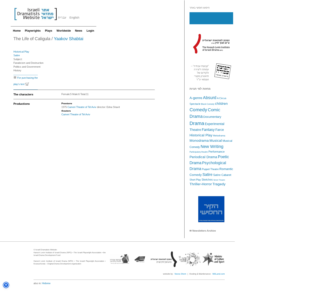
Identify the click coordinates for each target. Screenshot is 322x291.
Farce (219, 130)
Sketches (207, 179)
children (221, 104)
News (78, 30)
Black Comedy (207, 104)
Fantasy (208, 130)
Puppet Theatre (210, 169)
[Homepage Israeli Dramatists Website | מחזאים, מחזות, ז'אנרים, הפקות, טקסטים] (35, 22)
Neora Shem (180, 274)
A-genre (196, 98)
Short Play (195, 179)
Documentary (212, 116)
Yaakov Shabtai (68, 38)
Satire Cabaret (222, 175)
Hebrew (46, 283)
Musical (215, 140)
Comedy (198, 109)
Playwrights (33, 30)
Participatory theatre (199, 152)
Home (17, 30)
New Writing (212, 146)
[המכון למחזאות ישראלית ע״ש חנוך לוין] (211, 44)
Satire (207, 174)
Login (90, 30)
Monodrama (199, 141)
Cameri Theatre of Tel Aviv (82, 107)
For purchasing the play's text (25, 81)
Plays (48, 30)
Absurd (209, 97)
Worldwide (64, 30)
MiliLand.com (218, 274)
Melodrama (219, 135)
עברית (62, 17)
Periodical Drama (203, 157)
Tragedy (219, 184)
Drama (197, 123)
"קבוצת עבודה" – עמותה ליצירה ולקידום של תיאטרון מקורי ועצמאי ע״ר (200, 73)
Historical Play (201, 135)
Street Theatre (219, 180)
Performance (216, 151)
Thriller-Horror (201, 184)
